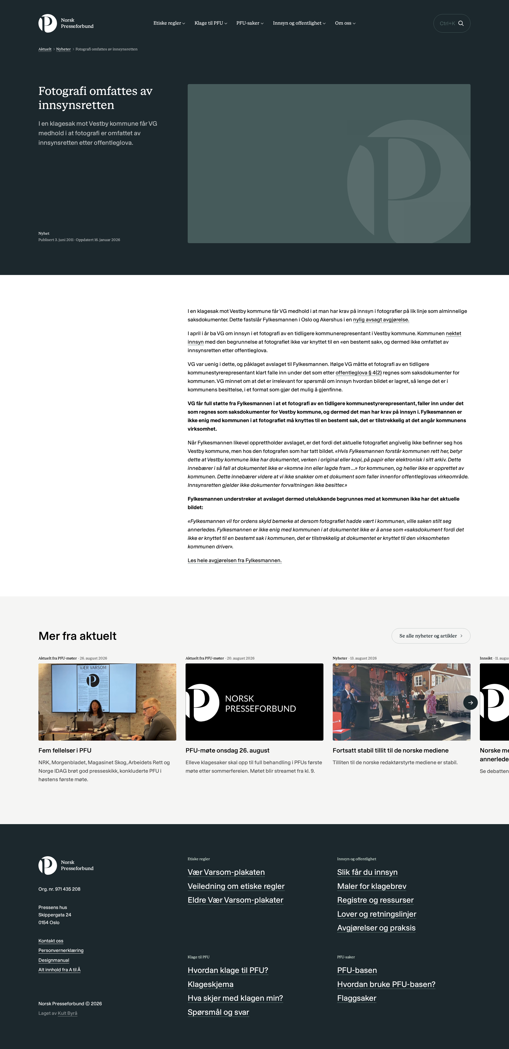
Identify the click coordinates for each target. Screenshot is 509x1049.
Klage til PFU (209, 23)
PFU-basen (357, 970)
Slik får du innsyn (367, 872)
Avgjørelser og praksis (376, 928)
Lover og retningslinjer (376, 914)
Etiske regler (167, 23)
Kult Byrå (67, 1013)
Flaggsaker (356, 998)
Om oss (343, 23)
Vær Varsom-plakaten (226, 872)
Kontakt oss (50, 941)
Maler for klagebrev (371, 886)
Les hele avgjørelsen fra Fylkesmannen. (235, 560)
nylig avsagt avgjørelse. (381, 319)
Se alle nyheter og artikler (428, 636)
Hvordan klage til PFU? (228, 970)
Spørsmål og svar (218, 1012)
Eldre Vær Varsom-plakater (235, 900)
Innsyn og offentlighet (297, 23)
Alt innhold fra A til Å (59, 970)
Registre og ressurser (375, 900)
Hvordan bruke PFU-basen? (386, 984)
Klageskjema (211, 984)
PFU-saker (247, 23)
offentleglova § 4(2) (359, 372)
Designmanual (53, 960)
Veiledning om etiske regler (236, 886)
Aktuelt (44, 49)
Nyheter (63, 49)
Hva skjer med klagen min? (235, 998)
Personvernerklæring (61, 950)
